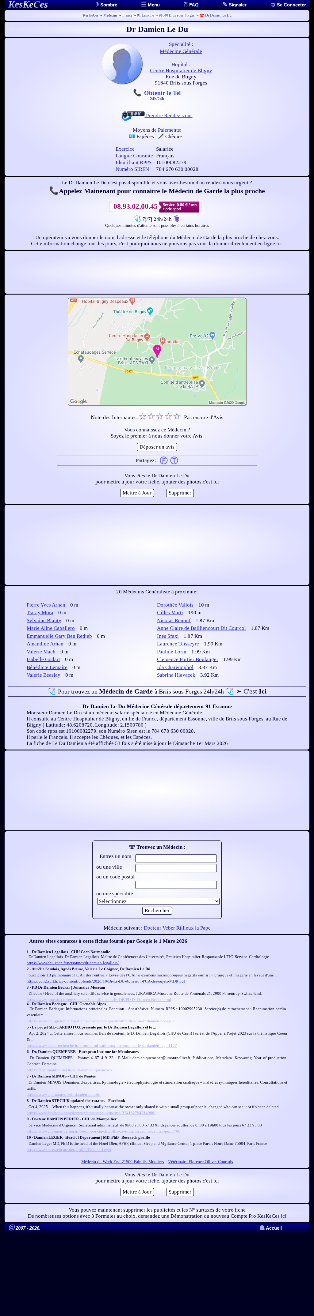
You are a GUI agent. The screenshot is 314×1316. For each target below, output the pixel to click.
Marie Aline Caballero (51, 628)
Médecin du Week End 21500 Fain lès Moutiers (122, 1162)
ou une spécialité (114, 894)
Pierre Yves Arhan (46, 605)
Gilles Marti (170, 612)
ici (283, 1216)
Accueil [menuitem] (270, 1228)
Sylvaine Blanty (44, 620)
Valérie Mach (41, 652)
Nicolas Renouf (174, 620)
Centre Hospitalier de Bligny (181, 70)
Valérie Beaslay (43, 675)
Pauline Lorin (171, 652)
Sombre (108, 4)
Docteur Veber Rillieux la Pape (177, 928)
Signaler (237, 4)
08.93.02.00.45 (135, 206)
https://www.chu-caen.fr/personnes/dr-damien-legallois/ (73, 963)
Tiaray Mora (40, 612)
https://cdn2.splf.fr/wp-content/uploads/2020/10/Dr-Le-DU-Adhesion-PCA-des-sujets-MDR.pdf (106, 981)
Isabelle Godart (43, 659)
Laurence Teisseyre (178, 644)
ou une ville (109, 867)
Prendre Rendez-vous (169, 115)
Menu (153, 4)
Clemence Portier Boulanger (187, 659)
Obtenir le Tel (162, 94)
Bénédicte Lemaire (47, 667)
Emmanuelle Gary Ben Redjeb (59, 636)
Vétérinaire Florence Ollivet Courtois (200, 1162)
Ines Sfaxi (168, 636)
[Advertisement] (157, 272)
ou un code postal (115, 877)
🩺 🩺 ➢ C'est (157, 691)
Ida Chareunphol (175, 667)
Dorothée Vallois (175, 605)
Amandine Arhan (45, 644)
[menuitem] (288, 4)
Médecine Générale (181, 51)
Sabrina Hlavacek (176, 675)
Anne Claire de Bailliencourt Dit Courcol (201, 628)
